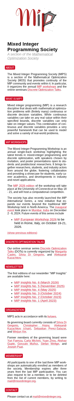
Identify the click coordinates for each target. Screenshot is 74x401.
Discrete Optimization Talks (44, 89)
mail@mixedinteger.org (21, 381)
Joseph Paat (15, 346)
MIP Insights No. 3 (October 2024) (37, 293)
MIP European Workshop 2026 (35, 219)
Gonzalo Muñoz (28, 343)
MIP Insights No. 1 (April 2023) (35, 300)
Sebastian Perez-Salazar (50, 328)
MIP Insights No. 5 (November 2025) (39, 286)
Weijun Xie (19, 331)
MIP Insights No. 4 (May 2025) (35, 290)
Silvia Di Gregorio (31, 254)
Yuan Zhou (49, 340)
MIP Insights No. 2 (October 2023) (37, 297)
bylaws (51, 316)
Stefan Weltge (50, 343)
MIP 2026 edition (24, 185)
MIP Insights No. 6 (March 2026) (36, 282)
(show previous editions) (22, 232)
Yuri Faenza (15, 340)
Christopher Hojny (36, 325)
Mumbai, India (40, 210)
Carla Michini (32, 340)
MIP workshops (46, 86)
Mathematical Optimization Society (30, 56)
